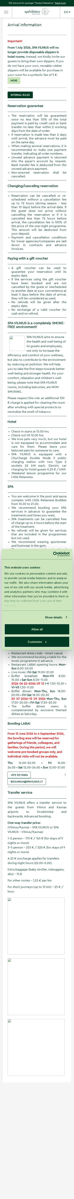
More (14, 80)
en (66, 12)
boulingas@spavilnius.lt (27, 781)
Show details (53, 617)
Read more (60, 3)
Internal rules (20, 95)
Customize (35, 641)
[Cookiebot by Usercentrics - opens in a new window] (53, 554)
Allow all (37, 629)
